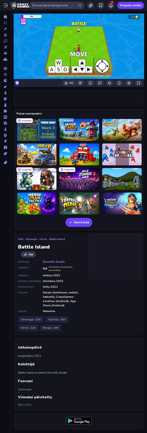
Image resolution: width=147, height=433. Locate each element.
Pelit (20, 239)
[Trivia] (5, 147)
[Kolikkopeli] (5, 93)
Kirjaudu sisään (130, 5)
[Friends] (90, 5)
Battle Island (57, 239)
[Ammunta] (5, 74)
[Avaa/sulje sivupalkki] (5, 5)
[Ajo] (5, 68)
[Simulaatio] (5, 129)
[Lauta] (5, 105)
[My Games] (100, 5)
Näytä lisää (81, 222)
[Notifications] (110, 5)
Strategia (31, 239)
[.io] (5, 80)
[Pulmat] (5, 111)
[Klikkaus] (5, 87)
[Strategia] (5, 135)
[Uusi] (5, 29)
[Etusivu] (5, 17)
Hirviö (43, 239)
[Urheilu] (5, 153)
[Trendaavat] (5, 35)
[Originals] (5, 47)
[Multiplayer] (5, 53)
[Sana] (5, 117)
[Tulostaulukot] (5, 59)
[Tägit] (5, 163)
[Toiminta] (5, 141)
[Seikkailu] (5, 123)
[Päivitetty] (5, 41)
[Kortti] (5, 99)
